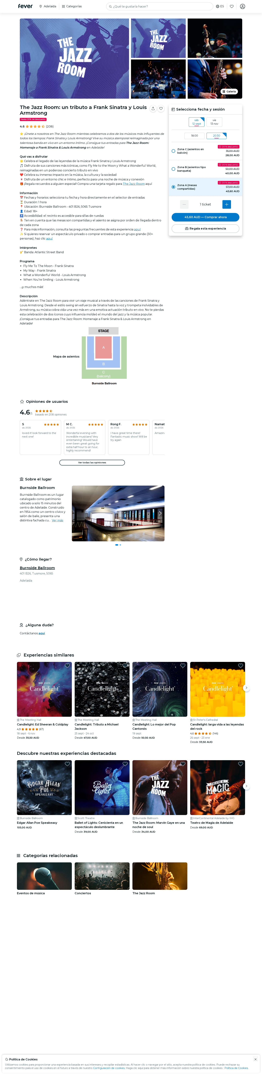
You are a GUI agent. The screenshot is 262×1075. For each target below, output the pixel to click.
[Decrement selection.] (184, 204)
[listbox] (205, 122)
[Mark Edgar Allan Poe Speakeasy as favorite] (67, 764)
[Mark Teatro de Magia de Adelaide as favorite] (240, 764)
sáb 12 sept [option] (196, 122)
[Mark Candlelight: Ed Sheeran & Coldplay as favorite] (67, 665)
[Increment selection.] (226, 204)
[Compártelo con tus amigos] (153, 108)
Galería (231, 91)
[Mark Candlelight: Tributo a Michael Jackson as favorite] (125, 665)
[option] (205, 151)
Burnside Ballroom (37, 568)
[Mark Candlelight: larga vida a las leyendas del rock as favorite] (240, 665)
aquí (137, 229)
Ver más (57, 520)
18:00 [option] (194, 135)
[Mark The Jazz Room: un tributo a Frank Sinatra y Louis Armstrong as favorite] (161, 108)
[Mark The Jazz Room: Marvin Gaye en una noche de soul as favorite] (183, 764)
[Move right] (246, 687)
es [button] (222, 6)
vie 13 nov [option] (214, 122)
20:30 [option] (216, 135)
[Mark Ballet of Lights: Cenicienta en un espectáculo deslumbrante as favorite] (125, 764)
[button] (205, 151)
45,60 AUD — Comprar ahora (205, 217)
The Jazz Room (134, 184)
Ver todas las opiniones (92, 462)
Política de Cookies (236, 1068)
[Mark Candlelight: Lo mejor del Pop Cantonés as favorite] (183, 665)
